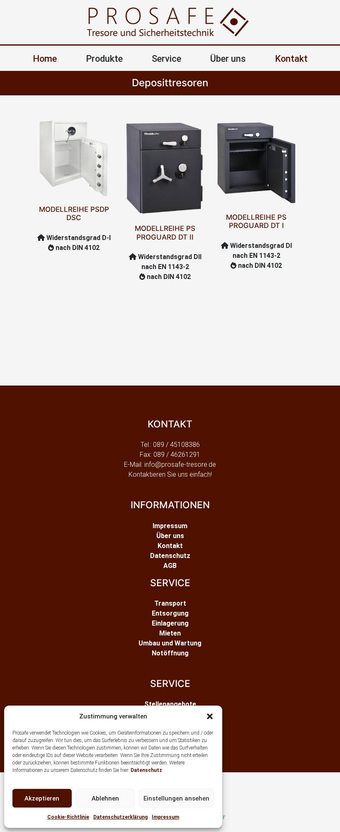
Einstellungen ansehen (176, 798)
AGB (170, 566)
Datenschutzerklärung (120, 817)
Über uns (170, 536)
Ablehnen (105, 798)
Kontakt (291, 58)
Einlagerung (170, 623)
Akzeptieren (41, 798)
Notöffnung (170, 653)
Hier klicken (82, 146)
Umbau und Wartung (170, 643)
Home (45, 58)
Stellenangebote (170, 704)
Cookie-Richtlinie (68, 817)
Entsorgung (170, 613)
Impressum (165, 817)
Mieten (170, 633)
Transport (170, 603)
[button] (210, 716)
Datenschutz (146, 770)
